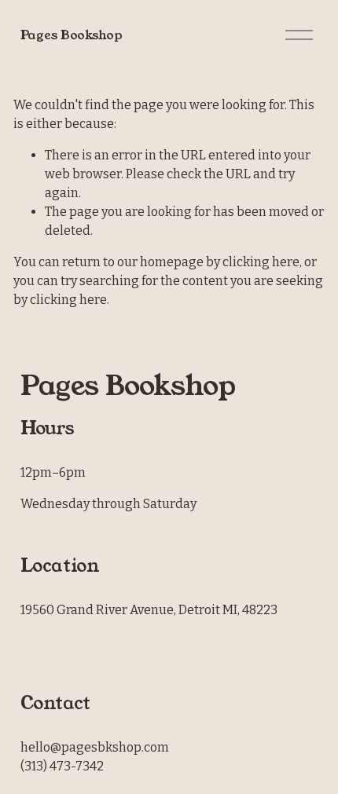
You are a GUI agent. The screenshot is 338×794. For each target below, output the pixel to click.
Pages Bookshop (71, 35)
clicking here (260, 261)
